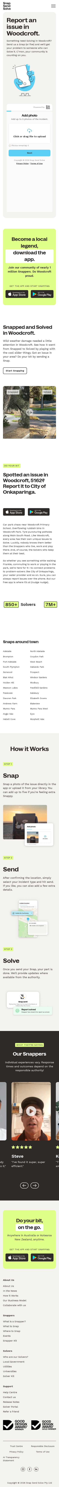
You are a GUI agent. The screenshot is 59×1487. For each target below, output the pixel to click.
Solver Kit (8, 1376)
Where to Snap (11, 1331)
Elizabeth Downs (38, 698)
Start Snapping (15, 370)
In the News (10, 1290)
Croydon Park (36, 656)
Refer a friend (11, 1411)
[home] (7, 6)
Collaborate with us (14, 1305)
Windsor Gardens (38, 677)
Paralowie (8, 693)
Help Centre (10, 1392)
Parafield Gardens (39, 688)
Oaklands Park (37, 667)
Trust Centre (16, 1446)
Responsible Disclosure (42, 1446)
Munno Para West (39, 708)
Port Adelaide (9, 662)
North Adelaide (37, 651)
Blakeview (35, 703)
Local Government (13, 1361)
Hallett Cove (9, 719)
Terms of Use (42, 1452)
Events (7, 1335)
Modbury (34, 682)
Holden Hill (8, 682)
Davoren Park (9, 698)
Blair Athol (8, 677)
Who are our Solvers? (15, 1356)
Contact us (9, 1397)
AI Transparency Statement (11, 1459)
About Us (8, 1286)
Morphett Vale (37, 719)
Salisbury (34, 693)
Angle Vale (8, 714)
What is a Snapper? (14, 1321)
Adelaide (7, 651)
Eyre (32, 714)
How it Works (10, 1295)
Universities (9, 1371)
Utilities (7, 1366)
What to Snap (11, 1326)
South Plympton (11, 667)
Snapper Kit (10, 1340)
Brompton (8, 656)
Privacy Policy (16, 1452)
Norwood (7, 672)
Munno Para (9, 708)
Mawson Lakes (10, 688)
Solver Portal (10, 1406)
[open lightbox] (31, 1111)
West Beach (36, 662)
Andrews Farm (10, 703)
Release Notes (11, 1402)
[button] (53, 6)
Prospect (34, 672)
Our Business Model (14, 1300)
